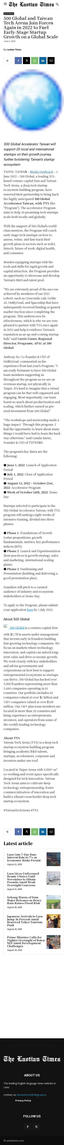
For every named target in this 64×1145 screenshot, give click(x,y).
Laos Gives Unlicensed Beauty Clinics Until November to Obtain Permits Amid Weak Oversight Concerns (23, 879)
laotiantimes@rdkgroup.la (31, 1094)
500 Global (17, 628)
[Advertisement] (32, 997)
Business (8, 14)
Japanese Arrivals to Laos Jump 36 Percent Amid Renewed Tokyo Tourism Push (25, 920)
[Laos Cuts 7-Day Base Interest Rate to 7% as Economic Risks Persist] (53, 859)
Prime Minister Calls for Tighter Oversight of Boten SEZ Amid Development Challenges (26, 941)
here (30, 610)
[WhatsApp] (34, 60)
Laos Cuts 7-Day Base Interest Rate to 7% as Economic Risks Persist (24, 857)
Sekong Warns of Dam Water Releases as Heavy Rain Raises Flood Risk (24, 900)
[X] (26, 60)
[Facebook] (18, 60)
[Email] (51, 60)
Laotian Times (14, 49)
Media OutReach (41, 172)
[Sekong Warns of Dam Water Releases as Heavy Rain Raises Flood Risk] (53, 902)
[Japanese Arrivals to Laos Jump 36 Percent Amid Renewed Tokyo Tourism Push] (53, 921)
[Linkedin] (42, 60)
